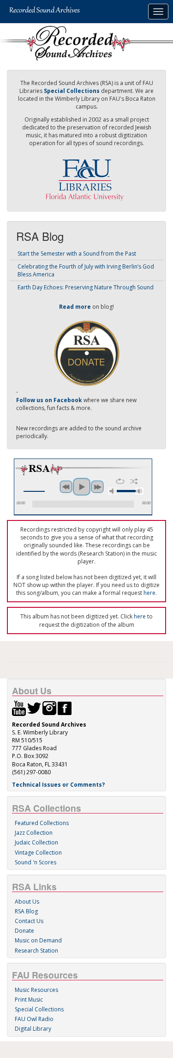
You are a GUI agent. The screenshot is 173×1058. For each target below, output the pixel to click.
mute (112, 491)
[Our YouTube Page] (19, 708)
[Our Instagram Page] (49, 708)
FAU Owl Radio (34, 1019)
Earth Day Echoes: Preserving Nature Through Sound (86, 287)
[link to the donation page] (86, 353)
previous (66, 486)
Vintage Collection (38, 852)
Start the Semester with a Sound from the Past (77, 253)
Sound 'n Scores (35, 862)
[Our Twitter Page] (34, 708)
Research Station (36, 950)
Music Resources (36, 990)
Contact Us (29, 921)
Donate (24, 931)
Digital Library (33, 1029)
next (97, 486)
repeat (120, 481)
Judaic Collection (36, 842)
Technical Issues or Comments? (58, 785)
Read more (75, 307)
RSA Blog (26, 911)
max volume (139, 491)
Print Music (29, 999)
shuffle (134, 481)
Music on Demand (38, 940)
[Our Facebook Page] (65, 708)
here (149, 593)
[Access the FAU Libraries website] (86, 176)
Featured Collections (42, 823)
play (81, 486)
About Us (27, 901)
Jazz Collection (34, 833)
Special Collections (39, 1009)
